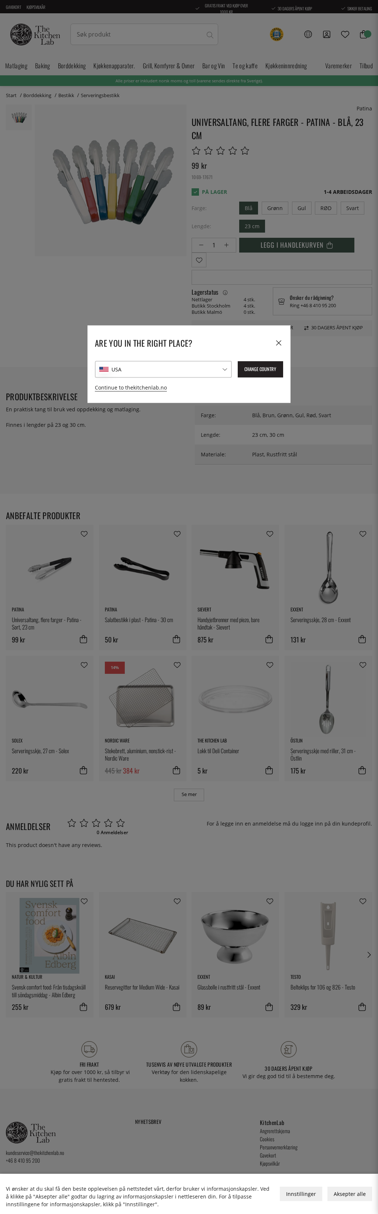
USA (116, 369)
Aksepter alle (350, 1193)
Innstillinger (301, 1193)
